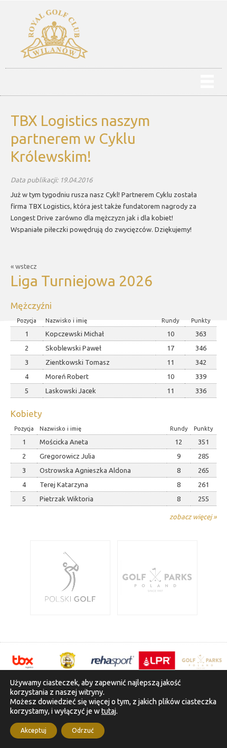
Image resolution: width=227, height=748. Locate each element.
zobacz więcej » (192, 516)
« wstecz (24, 266)
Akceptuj (33, 730)
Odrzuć (83, 730)
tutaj (108, 711)
